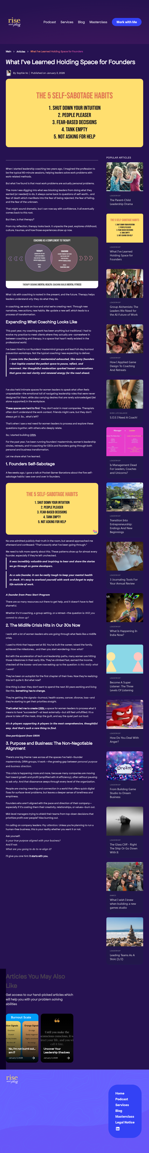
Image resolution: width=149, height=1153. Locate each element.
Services (67, 22)
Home (119, 1093)
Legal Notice (125, 1122)
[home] (14, 22)
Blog (81, 22)
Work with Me (127, 22)
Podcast (50, 22)
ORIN (33, 435)
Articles (21, 51)
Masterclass (98, 22)
